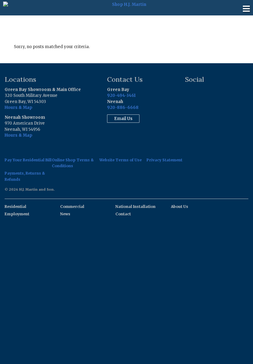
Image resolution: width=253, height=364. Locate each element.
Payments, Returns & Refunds (25, 176)
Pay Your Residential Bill (28, 160)
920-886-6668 (123, 107)
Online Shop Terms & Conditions (73, 163)
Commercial (72, 206)
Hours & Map (18, 107)
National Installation (135, 206)
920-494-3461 (121, 95)
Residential (15, 206)
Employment (17, 214)
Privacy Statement (164, 160)
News (65, 214)
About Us (179, 206)
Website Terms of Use (120, 160)
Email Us (123, 118)
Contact (123, 214)
